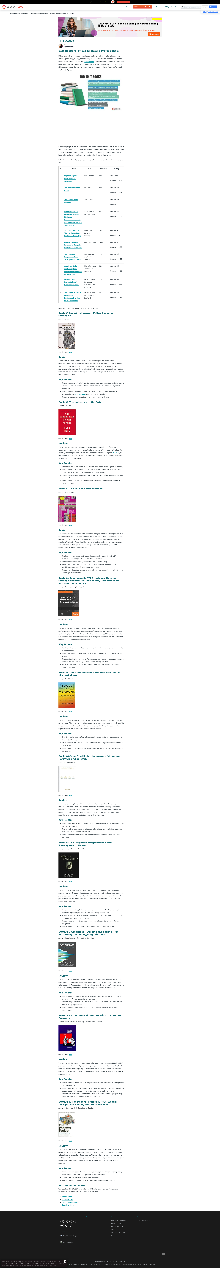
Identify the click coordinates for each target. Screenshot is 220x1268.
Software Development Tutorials (39, 13)
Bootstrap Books (68, 1205)
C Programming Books (70, 1202)
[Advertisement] (145, 65)
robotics (116, 453)
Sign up (114, 1235)
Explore (115, 7)
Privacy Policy (52, 1265)
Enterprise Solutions (118, 1220)
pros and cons (80, 394)
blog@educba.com (210, 12)
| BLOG (19, 7)
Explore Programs (118, 1226)
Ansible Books (67, 1197)
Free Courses (127, 7)
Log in (205, 7)
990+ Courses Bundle (142, 7)
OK (65, 1261)
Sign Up (213, 7)
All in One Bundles (118, 1232)
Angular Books (67, 1199)
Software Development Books (58, 13)
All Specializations (172, 7)
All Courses (157, 7)
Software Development (21, 13)
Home (12, 13)
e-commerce (89, 61)
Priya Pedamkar (69, 47)
